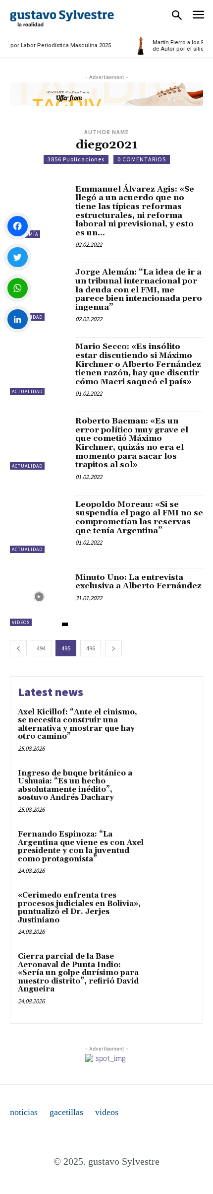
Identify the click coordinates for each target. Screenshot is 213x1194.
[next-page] (113, 648)
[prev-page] (18, 648)
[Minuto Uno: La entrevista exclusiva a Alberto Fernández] (39, 597)
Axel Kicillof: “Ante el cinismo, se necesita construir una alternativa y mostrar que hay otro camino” (77, 724)
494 (41, 648)
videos (106, 1112)
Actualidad (27, 391)
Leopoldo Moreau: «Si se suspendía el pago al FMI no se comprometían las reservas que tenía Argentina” (139, 517)
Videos (21, 622)
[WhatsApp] (17, 288)
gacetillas (66, 1112)
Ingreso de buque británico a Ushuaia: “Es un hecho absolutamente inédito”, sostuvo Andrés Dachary (75, 786)
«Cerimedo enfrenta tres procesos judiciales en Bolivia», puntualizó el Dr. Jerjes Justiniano (79, 908)
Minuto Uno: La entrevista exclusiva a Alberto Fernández (138, 581)
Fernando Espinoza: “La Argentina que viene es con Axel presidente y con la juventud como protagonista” (81, 847)
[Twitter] (17, 257)
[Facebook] (17, 226)
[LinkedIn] (17, 319)
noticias (24, 1112)
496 (90, 648)
